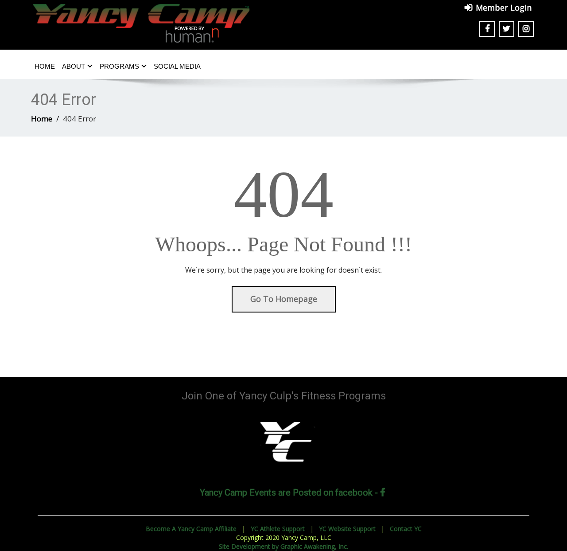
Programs (119, 66)
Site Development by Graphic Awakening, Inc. (283, 546)
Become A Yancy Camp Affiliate (191, 528)
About (73, 66)
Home (45, 66)
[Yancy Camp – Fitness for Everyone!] (141, 19)
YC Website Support (347, 528)
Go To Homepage (283, 298)
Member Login (504, 7)
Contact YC (406, 528)
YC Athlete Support (278, 528)
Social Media (177, 66)
